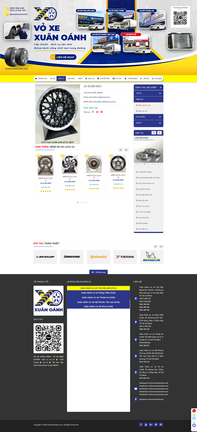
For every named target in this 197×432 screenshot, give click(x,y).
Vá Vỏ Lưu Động (144, 212)
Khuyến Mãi (105, 78)
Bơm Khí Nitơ (143, 200)
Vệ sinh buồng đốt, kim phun (149, 178)
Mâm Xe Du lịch (144, 105)
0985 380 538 (144, 329)
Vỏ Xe (52, 78)
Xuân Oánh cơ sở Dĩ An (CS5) (98, 306)
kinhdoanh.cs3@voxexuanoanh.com (151, 389)
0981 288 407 (144, 345)
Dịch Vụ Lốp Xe (144, 206)
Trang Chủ (42, 78)
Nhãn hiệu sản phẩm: (93, 102)
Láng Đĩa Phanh (144, 189)
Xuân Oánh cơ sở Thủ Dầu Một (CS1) (98, 288)
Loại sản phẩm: (90, 93)
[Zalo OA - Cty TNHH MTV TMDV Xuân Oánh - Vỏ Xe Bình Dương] (49, 338)
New (38, 156)
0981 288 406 (144, 310)
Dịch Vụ (91, 78)
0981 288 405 (144, 307)
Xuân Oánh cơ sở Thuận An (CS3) (98, 297)
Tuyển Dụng (132, 78)
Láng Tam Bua (143, 218)
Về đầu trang (100, 272)
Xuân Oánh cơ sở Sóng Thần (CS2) (98, 293)
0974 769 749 (144, 362)
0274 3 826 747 (145, 299)
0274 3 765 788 (145, 326)
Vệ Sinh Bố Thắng (145, 172)
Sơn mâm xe (143, 229)
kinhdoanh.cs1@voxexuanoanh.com (151, 383)
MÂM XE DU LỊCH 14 (62, 146)
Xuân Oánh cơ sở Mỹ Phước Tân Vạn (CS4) (98, 302)
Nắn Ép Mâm (143, 223)
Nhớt (80, 78)
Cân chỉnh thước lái (146, 183)
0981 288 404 (144, 304)
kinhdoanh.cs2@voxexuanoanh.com (151, 386)
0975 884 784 (144, 378)
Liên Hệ (146, 78)
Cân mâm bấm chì (145, 195)
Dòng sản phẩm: (91, 97)
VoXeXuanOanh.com (55, 425)
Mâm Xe (61, 78)
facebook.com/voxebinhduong (151, 399)
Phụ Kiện (71, 78)
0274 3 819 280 (145, 301)
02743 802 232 (144, 343)
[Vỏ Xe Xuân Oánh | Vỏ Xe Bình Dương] (98, 37)
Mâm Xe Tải (142, 111)
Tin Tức (119, 78)
